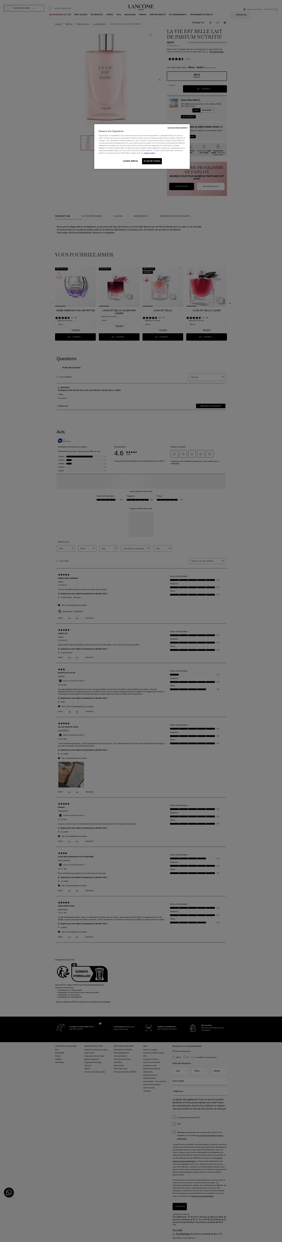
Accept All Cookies (152, 161)
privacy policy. (149, 153)
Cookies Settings (130, 161)
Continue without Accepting (178, 127)
